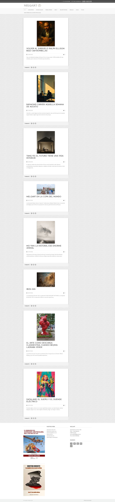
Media (56, 9)
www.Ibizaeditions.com (52, 432)
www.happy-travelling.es (52, 437)
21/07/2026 (30, 251)
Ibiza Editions (31, 9)
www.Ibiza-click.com (51, 429)
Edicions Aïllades (39, 9)
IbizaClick (71, 9)
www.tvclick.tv (50, 434)
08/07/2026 (30, 351)
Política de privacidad (87, 500)
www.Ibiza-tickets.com (51, 431)
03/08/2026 (30, 161)
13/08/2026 (30, 110)
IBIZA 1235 (30, 289)
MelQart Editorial (63, 9)
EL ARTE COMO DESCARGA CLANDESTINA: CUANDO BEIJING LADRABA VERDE (42, 345)
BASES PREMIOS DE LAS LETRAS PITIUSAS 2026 (32, 12)
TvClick (82, 9)
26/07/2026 (30, 200)
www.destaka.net (50, 435)
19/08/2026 (30, 54)
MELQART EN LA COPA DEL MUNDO (43, 197)
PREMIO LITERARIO (49, 9)
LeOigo (77, 9)
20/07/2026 (30, 293)
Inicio (25, 9)
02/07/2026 (30, 405)
